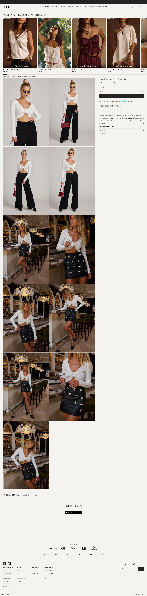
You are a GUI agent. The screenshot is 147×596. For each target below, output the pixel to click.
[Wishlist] (139, 7)
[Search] (136, 7)
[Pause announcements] (142, 2)
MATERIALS (102, 130)
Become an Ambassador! (50, 570)
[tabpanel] (73, 45)
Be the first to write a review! (73, 512)
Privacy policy (20, 581)
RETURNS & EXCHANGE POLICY (107, 137)
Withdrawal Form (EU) (7, 578)
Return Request (6, 583)
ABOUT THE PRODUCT (105, 113)
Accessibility (5, 586)
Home (4, 76)
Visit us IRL (47, 578)
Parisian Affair (11, 76)
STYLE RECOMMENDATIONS (106, 126)
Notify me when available (121, 96)
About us (19, 570)
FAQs (4, 570)
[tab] (25, 14)
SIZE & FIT (102, 133)
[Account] (133, 7)
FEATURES (102, 123)
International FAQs (7, 573)
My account (33, 570)
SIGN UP (141, 569)
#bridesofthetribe (21, 578)
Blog (18, 573)
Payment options (34, 573)
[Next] (143, 45)
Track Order (5, 581)
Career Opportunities (49, 573)
